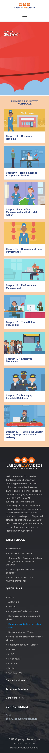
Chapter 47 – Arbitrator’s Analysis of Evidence (20, 579)
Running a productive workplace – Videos (24, 626)
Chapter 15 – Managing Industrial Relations (19, 397)
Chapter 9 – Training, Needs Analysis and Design (21, 174)
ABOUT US (13, 602)
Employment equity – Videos (23, 644)
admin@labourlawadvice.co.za (21, 718)
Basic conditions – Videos (21, 632)
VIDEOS (12, 606)
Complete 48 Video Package (23, 611)
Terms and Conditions (17, 689)
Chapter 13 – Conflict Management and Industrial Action (21, 212)
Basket (11, 668)
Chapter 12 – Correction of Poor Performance (24, 250)
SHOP (11, 654)
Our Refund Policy (15, 697)
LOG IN (11, 649)
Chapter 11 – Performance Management (21, 287)
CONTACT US (15, 672)
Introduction (14, 548)
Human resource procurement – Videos (24, 618)
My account (14, 658)
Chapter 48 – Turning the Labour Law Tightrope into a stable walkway (24, 434)
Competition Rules (15, 680)
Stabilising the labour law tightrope (20, 571)
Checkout (13, 663)
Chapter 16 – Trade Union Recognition (20, 323)
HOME (11, 597)
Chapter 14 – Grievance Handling (19, 137)
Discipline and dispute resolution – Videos (24, 638)
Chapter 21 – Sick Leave (20, 553)
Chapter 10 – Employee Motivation (19, 360)
